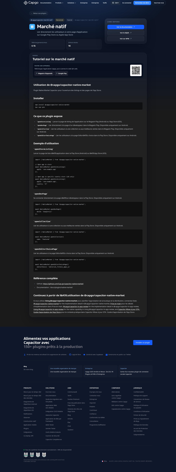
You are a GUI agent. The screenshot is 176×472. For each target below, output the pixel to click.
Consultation (94, 421)
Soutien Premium (73, 399)
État (69, 422)
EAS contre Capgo (118, 405)
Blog (69, 415)
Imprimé (93, 403)
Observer (27, 417)
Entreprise (83, 3)
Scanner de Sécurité (52, 436)
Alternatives (116, 392)
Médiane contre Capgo (119, 402)
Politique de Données (141, 425)
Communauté (72, 392)
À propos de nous (96, 392)
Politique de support (141, 396)
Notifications (28, 414)
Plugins (26, 428)
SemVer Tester (50, 428)
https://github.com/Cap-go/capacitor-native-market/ (63, 284)
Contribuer (93, 410)
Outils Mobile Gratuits (53, 432)
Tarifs (105, 3)
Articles (70, 419)
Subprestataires (139, 435)
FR (104, 461)
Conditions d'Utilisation (142, 411)
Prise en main (115, 304)
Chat (69, 426)
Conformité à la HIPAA (97, 417)
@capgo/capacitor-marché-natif (41, 20)
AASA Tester (50, 425)
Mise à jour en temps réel (32, 392)
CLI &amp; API (28, 436)
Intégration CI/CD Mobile (54, 411)
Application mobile (30, 425)
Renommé (59, 20)
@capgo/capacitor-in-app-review (75, 306)
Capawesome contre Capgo (121, 409)
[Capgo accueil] (32, 3)
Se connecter (126, 3)
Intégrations (28, 432)
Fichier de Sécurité (140, 415)
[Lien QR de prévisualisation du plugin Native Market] (136, 70)
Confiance (93, 414)
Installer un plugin (143, 342)
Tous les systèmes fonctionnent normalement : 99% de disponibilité (48, 450)
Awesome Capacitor (52, 415)
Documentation (45, 3)
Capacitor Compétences (54, 439)
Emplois (92, 406)
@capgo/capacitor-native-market (46, 304)
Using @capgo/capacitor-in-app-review (48, 309)
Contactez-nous (95, 396)
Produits (58, 3)
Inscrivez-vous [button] (159, 3)
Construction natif (30, 421)
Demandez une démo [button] (142, 3)
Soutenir (70, 430)
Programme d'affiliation (98, 425)
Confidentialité (139, 392)
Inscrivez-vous (50, 392)
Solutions (71, 3)
